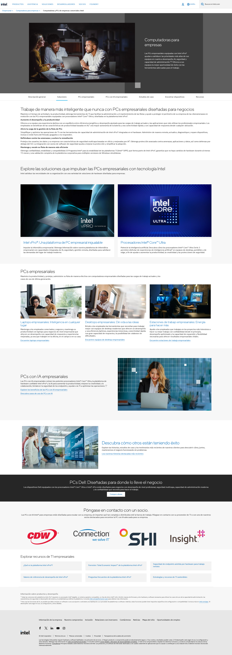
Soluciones (62, 97)
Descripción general (37, 97)
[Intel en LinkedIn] (52, 628)
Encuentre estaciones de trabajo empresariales (170, 340)
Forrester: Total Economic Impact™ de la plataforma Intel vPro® (115, 565)
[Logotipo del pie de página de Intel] (25, 632)
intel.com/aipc (203, 602)
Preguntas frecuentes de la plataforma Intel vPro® (109, 577)
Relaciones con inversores (106, 620)
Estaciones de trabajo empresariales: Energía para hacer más (177, 323)
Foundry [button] (94, 4)
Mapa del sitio (148, 620)
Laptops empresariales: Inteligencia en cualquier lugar (50, 323)
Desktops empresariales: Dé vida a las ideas (112, 322)
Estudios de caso (146, 97)
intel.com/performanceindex (77, 642)
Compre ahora (116, 494)
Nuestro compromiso (73, 620)
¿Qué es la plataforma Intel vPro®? (38, 565)
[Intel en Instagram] (64, 628)
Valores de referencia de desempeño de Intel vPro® (45, 577)
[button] (116, 306)
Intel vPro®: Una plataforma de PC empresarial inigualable (62, 242)
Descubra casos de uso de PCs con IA (37, 393)
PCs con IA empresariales (116, 97)
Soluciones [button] (47, 4)
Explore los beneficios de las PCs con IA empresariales (44, 390)
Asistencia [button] (32, 4)
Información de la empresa (50, 620)
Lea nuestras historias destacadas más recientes (122, 454)
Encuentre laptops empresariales (35, 340)
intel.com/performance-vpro (99, 599)
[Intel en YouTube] (58, 628)
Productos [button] (18, 4)
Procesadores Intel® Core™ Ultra (143, 242)
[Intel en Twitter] (46, 628)
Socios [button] (82, 4)
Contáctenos (125, 620)
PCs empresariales (86, 97)
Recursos (200, 97)
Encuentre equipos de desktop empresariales (105, 340)
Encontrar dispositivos (174, 97)
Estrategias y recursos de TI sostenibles (170, 577)
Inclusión (89, 620)
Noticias (136, 620)
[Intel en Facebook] (40, 628)
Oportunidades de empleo (168, 620)
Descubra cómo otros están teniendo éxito (140, 442)
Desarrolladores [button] (66, 4)
